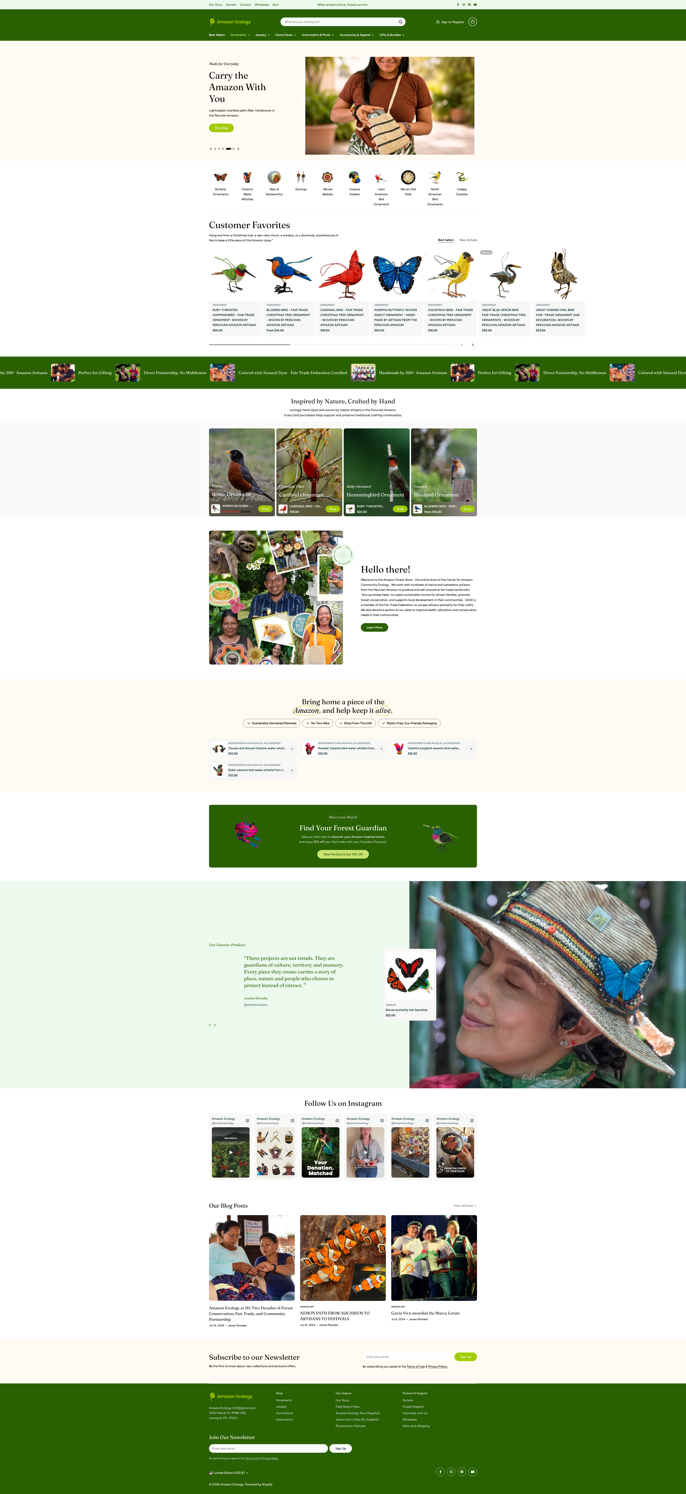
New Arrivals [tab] (468, 240)
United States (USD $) (229, 1473)
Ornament (220, 305)
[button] (215, 149)
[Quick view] (256, 256)
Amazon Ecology (231, 1484)
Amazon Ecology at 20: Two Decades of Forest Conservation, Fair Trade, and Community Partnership (251, 1313)
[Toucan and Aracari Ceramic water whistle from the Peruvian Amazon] (219, 749)
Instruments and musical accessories (254, 743)
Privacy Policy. (438, 1366)
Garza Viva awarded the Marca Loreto (425, 1313)
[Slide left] (210, 1025)
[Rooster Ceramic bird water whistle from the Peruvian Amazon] (309, 749)
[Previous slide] (211, 149)
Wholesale (262, 4)
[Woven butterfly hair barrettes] (409, 976)
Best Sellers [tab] (446, 240)
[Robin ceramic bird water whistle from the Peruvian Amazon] (219, 770)
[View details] (292, 749)
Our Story (215, 4)
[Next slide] (238, 149)
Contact (245, 4)
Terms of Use (416, 1366)
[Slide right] (215, 1025)
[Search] (400, 22)
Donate (231, 4)
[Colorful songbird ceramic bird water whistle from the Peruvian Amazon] (398, 749)
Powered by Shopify (258, 1484)
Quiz (275, 4)
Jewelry (391, 1004)
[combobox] (343, 22)
